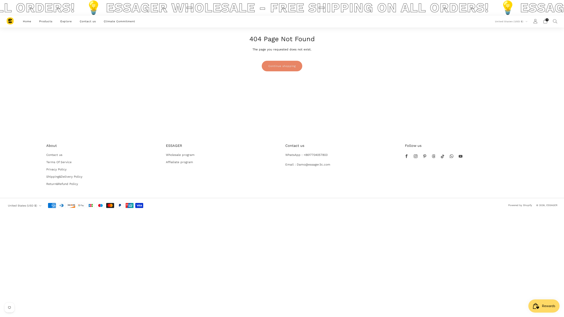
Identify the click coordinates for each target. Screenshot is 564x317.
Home (27, 21)
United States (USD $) (509, 21)
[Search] (555, 21)
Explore (66, 21)
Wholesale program (180, 155)
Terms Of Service (59, 162)
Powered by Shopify (520, 205)
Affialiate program (179, 162)
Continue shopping (282, 66)
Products (45, 21)
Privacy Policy (56, 169)
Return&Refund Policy (62, 184)
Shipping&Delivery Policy (64, 176)
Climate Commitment (119, 21)
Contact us (88, 21)
